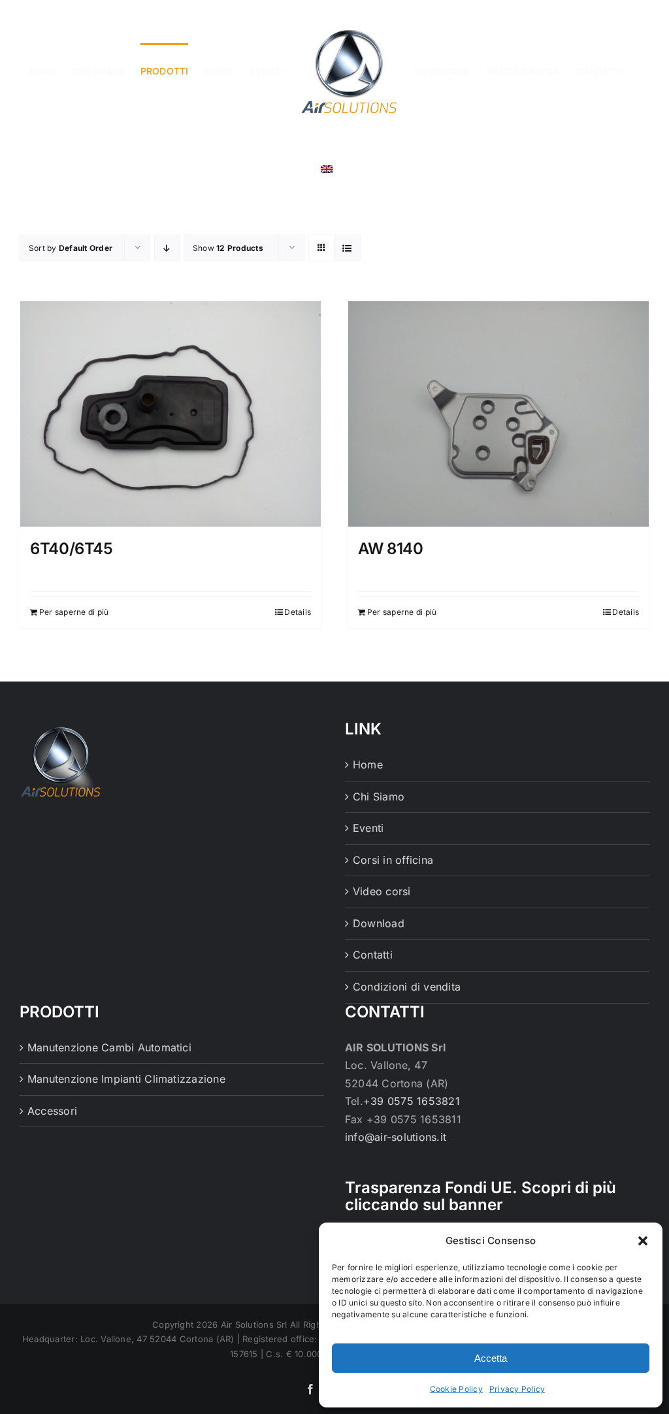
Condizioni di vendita (407, 986)
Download (378, 923)
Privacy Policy (517, 1389)
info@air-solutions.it (395, 1136)
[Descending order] (167, 248)
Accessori (52, 1110)
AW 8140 (390, 548)
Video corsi (382, 891)
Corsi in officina (393, 859)
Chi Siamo (378, 796)
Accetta (490, 1358)
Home (368, 764)
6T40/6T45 (71, 548)
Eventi (368, 827)
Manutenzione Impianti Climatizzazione (126, 1078)
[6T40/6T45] (170, 414)
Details (297, 612)
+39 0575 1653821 (411, 1101)
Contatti (373, 954)
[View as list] (347, 248)
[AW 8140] (498, 414)
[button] (642, 1240)
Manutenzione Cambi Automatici (109, 1047)
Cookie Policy (456, 1389)
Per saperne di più (73, 612)
